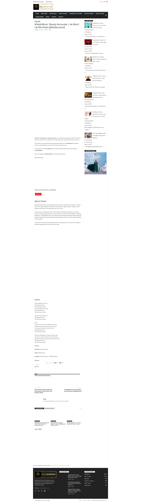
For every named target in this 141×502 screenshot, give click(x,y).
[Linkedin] (58, 36)
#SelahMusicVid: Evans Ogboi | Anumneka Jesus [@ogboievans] (73, 390)
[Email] (61, 36)
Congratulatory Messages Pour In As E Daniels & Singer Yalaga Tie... (74, 483)
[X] (105, 2)
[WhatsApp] (54, 36)
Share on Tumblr (49, 362)
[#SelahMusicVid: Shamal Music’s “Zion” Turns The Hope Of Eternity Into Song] (42, 416)
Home (37, 13)
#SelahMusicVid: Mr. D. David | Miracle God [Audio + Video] (74, 423)
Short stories (40, 17)
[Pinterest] (51, 36)
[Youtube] (107, 2)
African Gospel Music (42, 374)
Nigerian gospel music (39, 375)
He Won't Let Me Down (68, 374)
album (48, 374)
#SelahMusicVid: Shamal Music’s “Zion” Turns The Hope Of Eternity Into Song (42, 424)
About (80, 500)
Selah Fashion (100, 13)
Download (38, 194)
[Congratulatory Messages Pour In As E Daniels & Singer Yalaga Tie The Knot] (63, 484)
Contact (60, 17)
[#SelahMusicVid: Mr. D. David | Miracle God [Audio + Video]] (74, 416)
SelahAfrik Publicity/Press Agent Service (99, 500)
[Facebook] (100, 2)
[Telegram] (65, 36)
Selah (37, 29)
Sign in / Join (49, 1)
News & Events (63, 13)
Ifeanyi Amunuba (76, 374)
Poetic (47, 17)
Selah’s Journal (89, 13)
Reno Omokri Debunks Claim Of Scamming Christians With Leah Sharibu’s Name (43, 391)
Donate (88, 500)
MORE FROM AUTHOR (49, 408)
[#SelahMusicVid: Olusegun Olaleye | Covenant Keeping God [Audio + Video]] (58, 416)
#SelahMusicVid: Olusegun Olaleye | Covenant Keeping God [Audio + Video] (58, 424)
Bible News (44, 13)
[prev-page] (79, 408)
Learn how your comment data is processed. (59, 465)
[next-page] (81, 408)
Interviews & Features (75, 13)
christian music (54, 374)
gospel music (60, 374)
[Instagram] (102, 2)
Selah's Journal (87, 483)
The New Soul (47, 375)
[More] (68, 36)
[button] (105, 15)
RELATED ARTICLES (39, 408)
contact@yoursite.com (44, 488)
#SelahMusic (53, 13)
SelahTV (54, 17)
